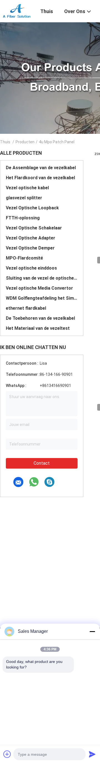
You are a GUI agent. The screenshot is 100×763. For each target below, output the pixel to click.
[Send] (92, 754)
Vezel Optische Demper (30, 248)
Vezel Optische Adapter (30, 238)
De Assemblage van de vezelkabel (41, 167)
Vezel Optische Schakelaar (34, 228)
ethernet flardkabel (26, 308)
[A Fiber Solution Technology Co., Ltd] (17, 10)
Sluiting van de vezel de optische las (42, 278)
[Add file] (7, 754)
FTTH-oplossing (23, 218)
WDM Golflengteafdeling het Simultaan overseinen (42, 298)
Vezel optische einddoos (31, 268)
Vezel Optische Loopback (32, 207)
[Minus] (92, 631)
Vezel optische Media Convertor (39, 288)
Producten (25, 142)
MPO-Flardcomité (24, 258)
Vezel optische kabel (27, 187)
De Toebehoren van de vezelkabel (40, 318)
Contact (42, 463)
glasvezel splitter (24, 197)
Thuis (5, 142)
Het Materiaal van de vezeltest (38, 328)
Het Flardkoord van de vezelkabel (40, 177)
